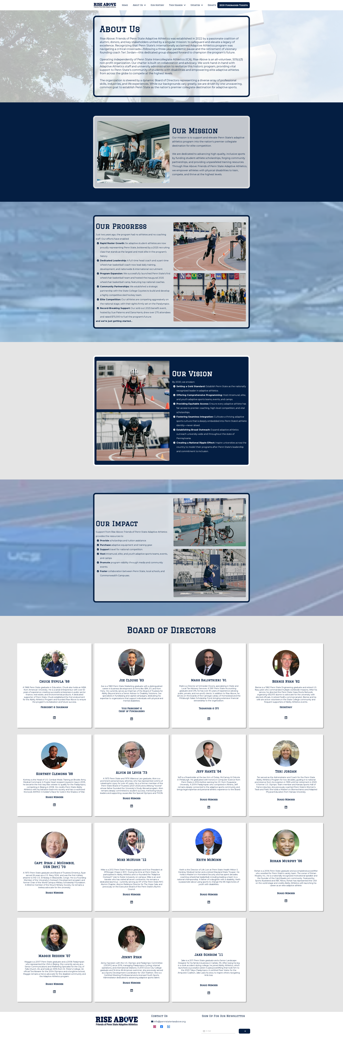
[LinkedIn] (54, 717)
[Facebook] (161, 1026)
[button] (144, 5)
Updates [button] (196, 5)
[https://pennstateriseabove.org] (105, 5)
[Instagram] (154, 1026)
